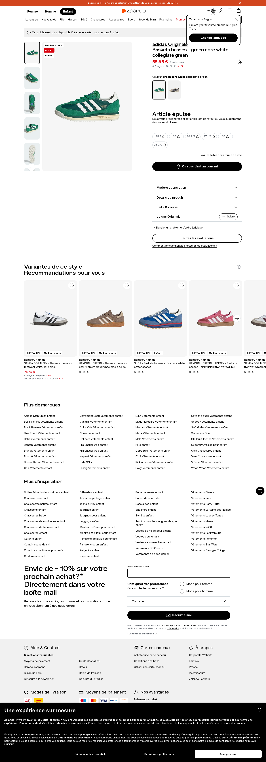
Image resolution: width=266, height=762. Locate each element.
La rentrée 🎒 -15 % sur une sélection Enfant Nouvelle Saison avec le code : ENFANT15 (133, 2)
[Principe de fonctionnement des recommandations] (238, 267)
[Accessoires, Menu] (125, 20)
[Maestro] (83, 700)
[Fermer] (240, 3)
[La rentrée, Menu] (39, 20)
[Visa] (103, 700)
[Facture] (124, 700)
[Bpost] (28, 700)
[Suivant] (236, 318)
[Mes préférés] (230, 10)
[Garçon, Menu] (78, 20)
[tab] (32, 53)
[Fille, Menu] (66, 20)
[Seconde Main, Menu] (157, 20)
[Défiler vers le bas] (31, 167)
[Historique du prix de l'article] (240, 61)
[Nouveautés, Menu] (57, 20)
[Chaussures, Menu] (106, 20)
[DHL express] (38, 700)
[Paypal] (113, 700)
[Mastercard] (93, 700)
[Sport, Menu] (136, 20)
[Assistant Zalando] (260, 491)
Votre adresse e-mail (138, 566)
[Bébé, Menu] (88, 20)
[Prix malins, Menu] (173, 20)
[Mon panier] (239, 10)
